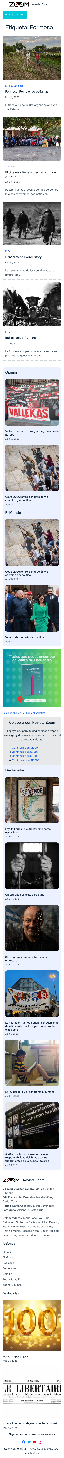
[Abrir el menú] (5, 4)
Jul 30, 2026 (12, 1165)
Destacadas (15, 770)
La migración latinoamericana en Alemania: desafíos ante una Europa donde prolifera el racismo (32, 1026)
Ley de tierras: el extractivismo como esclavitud (28, 830)
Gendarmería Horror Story (23, 257)
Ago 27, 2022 (12, 181)
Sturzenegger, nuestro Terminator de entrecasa (28, 958)
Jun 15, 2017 (12, 343)
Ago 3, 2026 (12, 964)
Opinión (11, 372)
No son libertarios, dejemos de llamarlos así (30, 1423)
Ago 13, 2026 (12, 504)
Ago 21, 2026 (10, 1360)
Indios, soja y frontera (20, 337)
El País (8, 85)
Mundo (15, 513)
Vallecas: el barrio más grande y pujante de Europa (32, 432)
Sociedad (18, 85)
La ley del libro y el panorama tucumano (30, 1091)
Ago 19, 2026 (10, 1427)
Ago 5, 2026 (12, 898)
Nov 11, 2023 (12, 97)
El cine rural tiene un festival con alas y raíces (31, 174)
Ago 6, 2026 (12, 836)
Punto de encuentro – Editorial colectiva (24, 712)
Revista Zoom (33, 1180)
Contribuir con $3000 (25, 751)
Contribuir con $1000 (25, 747)
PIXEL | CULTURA (14, 14)
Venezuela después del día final (25, 637)
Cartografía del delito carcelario (24, 894)
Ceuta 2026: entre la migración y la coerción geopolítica (27, 498)
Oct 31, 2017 (12, 262)
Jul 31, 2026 (12, 1096)
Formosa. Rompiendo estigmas (27, 91)
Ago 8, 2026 (12, 641)
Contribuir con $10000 (25, 760)
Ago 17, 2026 (12, 438)
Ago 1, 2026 (12, 1033)
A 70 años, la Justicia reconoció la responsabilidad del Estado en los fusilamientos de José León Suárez (27, 1157)
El (7, 513)
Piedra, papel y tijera (15, 1356)
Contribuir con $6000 (25, 756)
